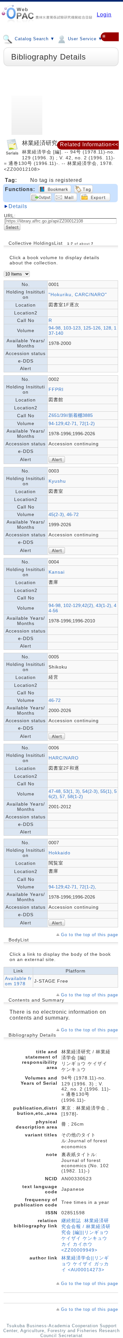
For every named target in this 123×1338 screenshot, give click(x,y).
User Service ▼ (84, 38)
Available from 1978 (18, 981)
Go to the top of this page (89, 934)
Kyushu (57, 481)
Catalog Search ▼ (34, 38)
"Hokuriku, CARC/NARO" (78, 294)
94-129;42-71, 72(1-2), (72, 886)
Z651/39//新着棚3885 (71, 415)
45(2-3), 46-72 (64, 514)
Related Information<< (89, 144)
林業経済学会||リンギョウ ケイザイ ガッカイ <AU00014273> (85, 1263)
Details (18, 206)
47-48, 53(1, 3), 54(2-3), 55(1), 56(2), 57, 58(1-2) (83, 794)
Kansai (57, 572)
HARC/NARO (64, 757)
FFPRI (56, 389)
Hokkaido (60, 852)
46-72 (55, 700)
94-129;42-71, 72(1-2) (72, 423)
